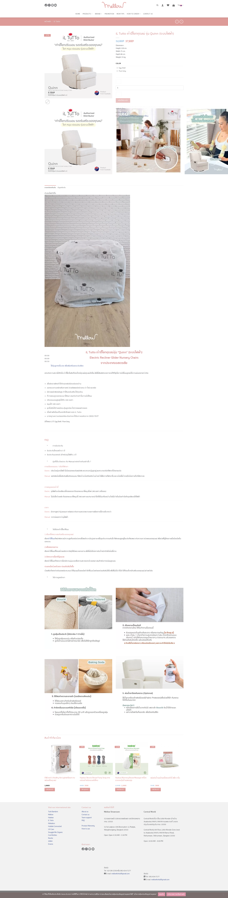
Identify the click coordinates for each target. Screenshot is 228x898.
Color (118, 63)
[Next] (53, 100)
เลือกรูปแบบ (85, 789)
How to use (86, 828)
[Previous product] (181, 21)
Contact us (148, 14)
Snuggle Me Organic (55, 832)
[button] (162, 5)
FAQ (83, 820)
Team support (87, 817)
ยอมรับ (161, 894)
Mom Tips (120, 14)
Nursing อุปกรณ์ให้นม (128, 116)
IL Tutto (57, 21)
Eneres (50, 844)
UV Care (51, 829)
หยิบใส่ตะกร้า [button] (49, 789)
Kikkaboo (51, 823)
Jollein (50, 841)
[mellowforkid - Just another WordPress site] (114, 5)
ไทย (179, 5)
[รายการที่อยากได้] (168, 5)
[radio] (151, 68)
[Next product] (177, 21)
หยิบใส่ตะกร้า (123, 100)
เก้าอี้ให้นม (145, 116)
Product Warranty (88, 825)
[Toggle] (47, 445)
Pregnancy (138, 116)
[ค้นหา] (157, 5)
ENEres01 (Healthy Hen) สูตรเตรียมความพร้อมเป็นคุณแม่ (60, 779)
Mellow (50, 814)
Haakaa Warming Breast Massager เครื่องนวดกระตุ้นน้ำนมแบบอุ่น (130, 779)
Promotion (109, 14)
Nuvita (50, 838)
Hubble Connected (55, 826)
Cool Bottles (52, 835)
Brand (97, 14)
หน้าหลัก (48, 21)
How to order (133, 14)
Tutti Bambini (53, 811)
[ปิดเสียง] (47, 365)
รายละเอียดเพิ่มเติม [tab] (50, 187)
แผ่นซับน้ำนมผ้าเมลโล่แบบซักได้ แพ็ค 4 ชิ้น (165, 778)
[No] (223, 895)
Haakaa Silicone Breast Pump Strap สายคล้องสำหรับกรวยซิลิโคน (95, 779)
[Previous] (45, 176)
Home (77, 14)
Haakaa (50, 817)
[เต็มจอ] (47, 371)
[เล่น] (47, 350)
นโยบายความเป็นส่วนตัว (176, 894)
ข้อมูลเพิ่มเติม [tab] (62, 187)
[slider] (47, 358)
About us (85, 811)
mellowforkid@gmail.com (120, 873)
